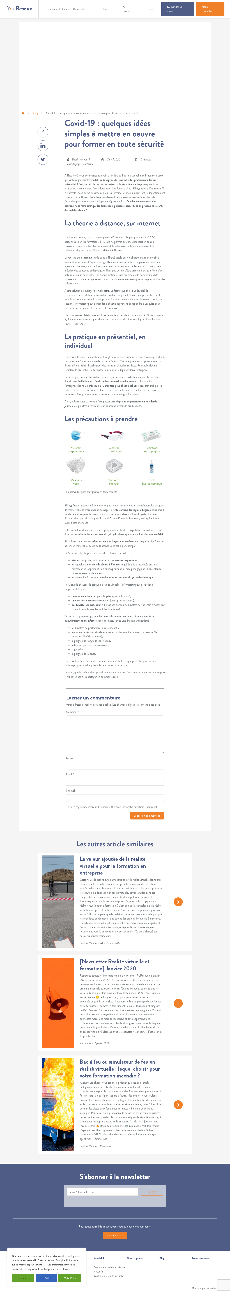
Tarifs (106, 9)
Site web (71, 791)
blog (35, 113)
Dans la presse (135, 1258)
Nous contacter (207, 9)
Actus (151, 9)
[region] (46, 1267)
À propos (127, 9)
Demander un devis (175, 9)
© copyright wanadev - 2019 (208, 1288)
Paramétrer (23, 1278)
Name (70, 758)
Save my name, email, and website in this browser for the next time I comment (113, 807)
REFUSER (46, 1278)
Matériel (99, 1258)
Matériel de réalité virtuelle (108, 1276)
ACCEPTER (70, 1278)
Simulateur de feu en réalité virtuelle (66, 9)
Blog (161, 1258)
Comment (72, 712)
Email (70, 774)
